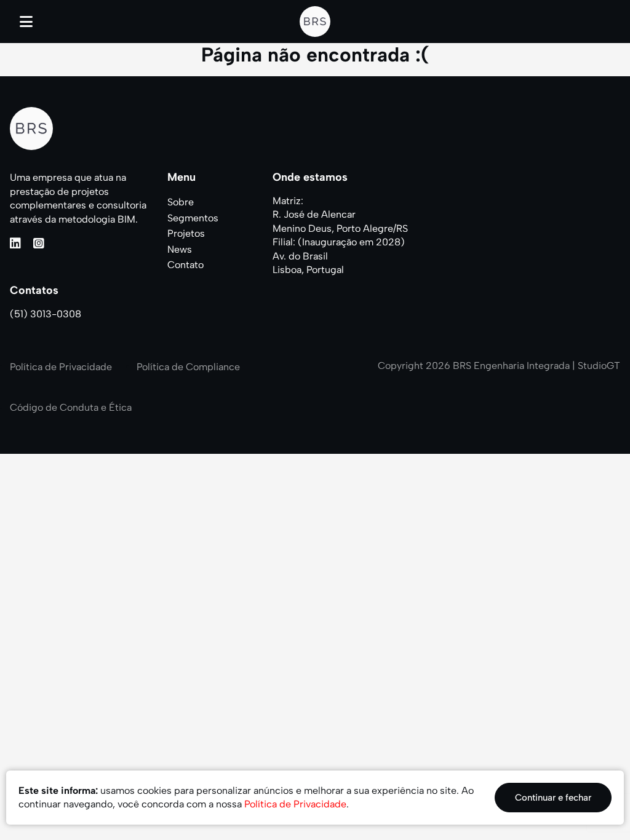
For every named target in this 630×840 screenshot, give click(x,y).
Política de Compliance (188, 367)
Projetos (186, 233)
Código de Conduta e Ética (71, 407)
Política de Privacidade (61, 367)
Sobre (180, 202)
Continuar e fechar (553, 797)
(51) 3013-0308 (45, 314)
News (179, 249)
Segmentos (192, 218)
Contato (185, 265)
